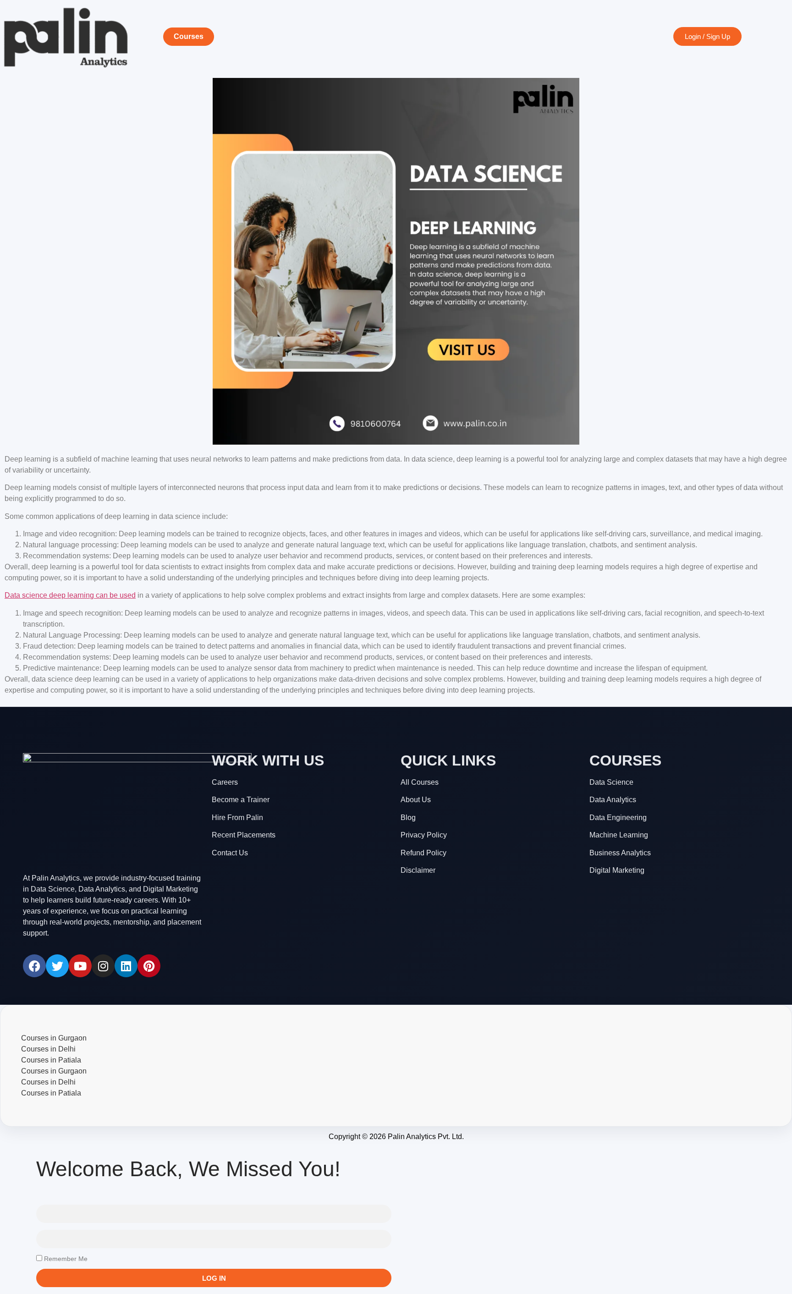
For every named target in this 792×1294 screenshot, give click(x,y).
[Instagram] (103, 965)
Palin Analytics (412, 1136)
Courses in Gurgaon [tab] (54, 1038)
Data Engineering (618, 817)
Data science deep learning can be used (70, 595)
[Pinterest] (149, 965)
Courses (189, 36)
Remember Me (65, 1258)
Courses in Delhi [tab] (48, 1049)
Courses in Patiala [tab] (51, 1060)
